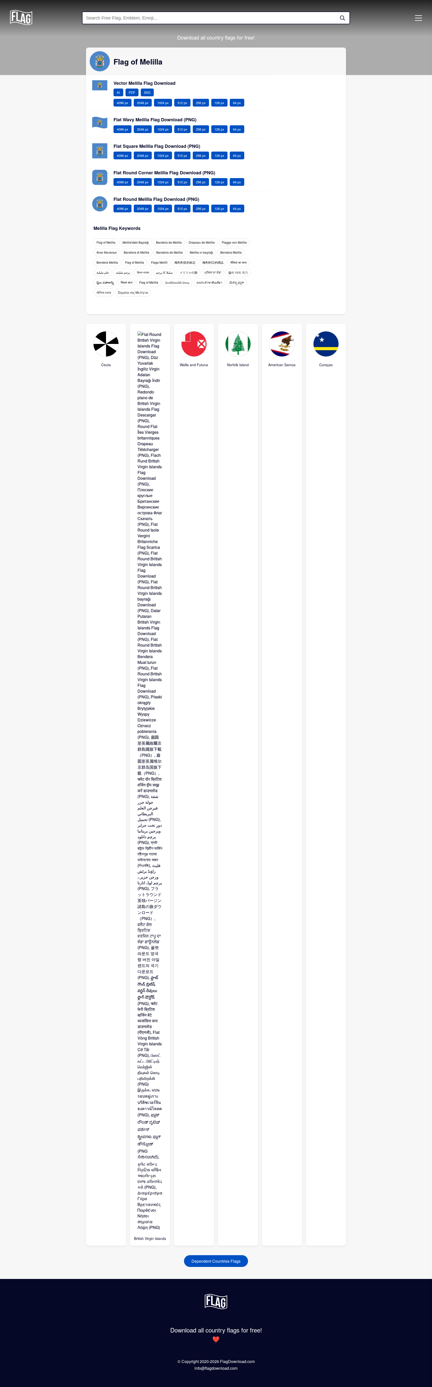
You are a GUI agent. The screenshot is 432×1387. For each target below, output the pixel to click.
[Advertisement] (308, 150)
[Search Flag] (342, 18)
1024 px (163, 102)
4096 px (122, 102)
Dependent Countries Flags (216, 1261)
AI (118, 92)
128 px (219, 102)
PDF (132, 92)
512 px (182, 102)
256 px (201, 102)
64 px (237, 102)
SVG (147, 92)
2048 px (142, 102)
